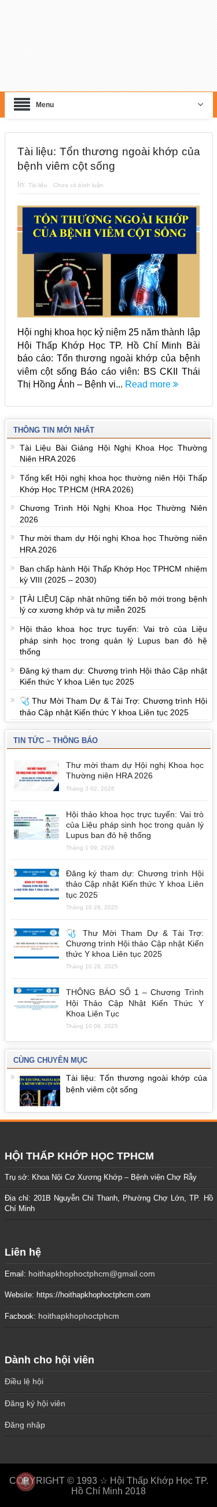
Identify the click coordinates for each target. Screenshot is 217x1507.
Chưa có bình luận (78, 178)
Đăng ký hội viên (35, 1396)
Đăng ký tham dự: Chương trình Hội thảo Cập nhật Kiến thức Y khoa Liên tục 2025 (135, 877)
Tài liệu (37, 178)
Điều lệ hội (24, 1374)
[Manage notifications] (25, 1481)
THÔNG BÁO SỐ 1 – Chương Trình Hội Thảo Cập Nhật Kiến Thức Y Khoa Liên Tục (135, 996)
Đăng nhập (25, 1418)
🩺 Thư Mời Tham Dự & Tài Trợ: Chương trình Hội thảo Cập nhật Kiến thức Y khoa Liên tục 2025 (135, 936)
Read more (149, 377)
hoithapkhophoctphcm (78, 1309)
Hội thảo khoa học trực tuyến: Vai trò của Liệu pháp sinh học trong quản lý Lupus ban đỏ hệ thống (113, 634)
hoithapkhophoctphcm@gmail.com (91, 1266)
